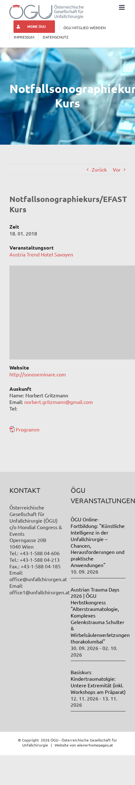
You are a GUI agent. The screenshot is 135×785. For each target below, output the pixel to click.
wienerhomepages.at (95, 744)
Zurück (99, 169)
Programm (28, 429)
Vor (117, 169)
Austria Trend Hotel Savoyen (41, 254)
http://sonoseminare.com (37, 374)
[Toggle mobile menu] (122, 7)
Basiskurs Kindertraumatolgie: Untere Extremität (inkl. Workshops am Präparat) (98, 682)
